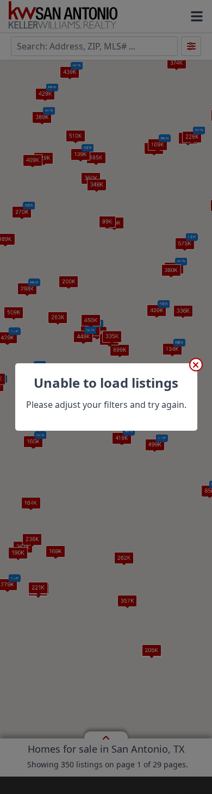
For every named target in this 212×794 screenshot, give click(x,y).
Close (196, 364)
